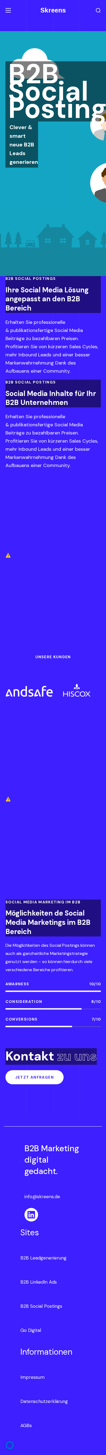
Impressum (32, 1377)
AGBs (26, 1425)
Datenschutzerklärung (44, 1401)
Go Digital (30, 1330)
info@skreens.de (42, 1197)
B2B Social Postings (41, 1306)
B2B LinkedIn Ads (38, 1282)
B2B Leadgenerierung (43, 1258)
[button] (98, 10)
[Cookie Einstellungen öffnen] (9, 1448)
